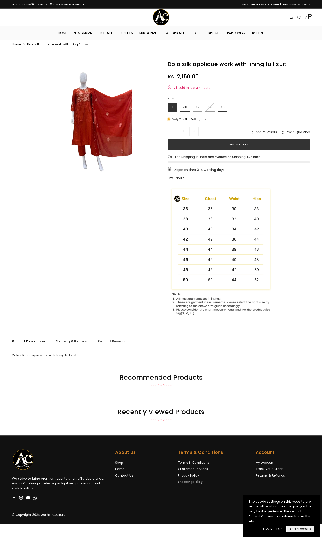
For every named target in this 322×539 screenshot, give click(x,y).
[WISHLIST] (299, 17)
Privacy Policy (188, 475)
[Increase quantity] (194, 131)
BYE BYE (258, 33)
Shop (119, 462)
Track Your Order (269, 469)
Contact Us (124, 475)
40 (185, 107)
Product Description (28, 341)
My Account (265, 462)
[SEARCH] (291, 17)
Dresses (214, 33)
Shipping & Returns (71, 341)
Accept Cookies (300, 529)
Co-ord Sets (175, 33)
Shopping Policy (190, 482)
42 (197, 107)
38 (173, 107)
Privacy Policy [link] (272, 529)
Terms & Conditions (193, 462)
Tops (197, 33)
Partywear (236, 33)
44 (210, 107)
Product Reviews (111, 341)
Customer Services (193, 469)
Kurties (127, 33)
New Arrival (83, 33)
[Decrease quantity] (172, 131)
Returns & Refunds (270, 475)
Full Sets (107, 33)
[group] (85, 123)
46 (222, 107)
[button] (152, 124)
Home (62, 33)
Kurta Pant (148, 33)
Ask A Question (297, 132)
